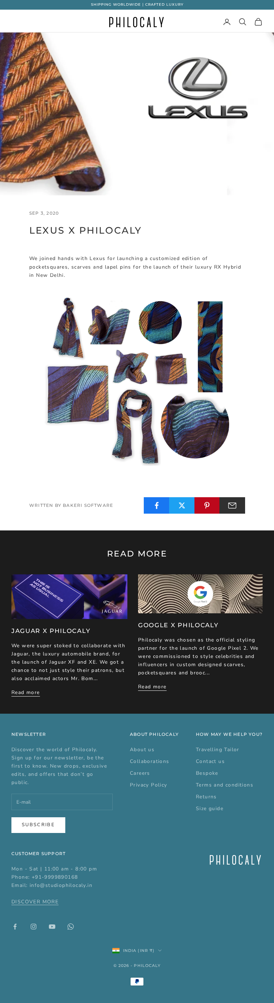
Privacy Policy (148, 785)
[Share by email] (232, 505)
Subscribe (38, 825)
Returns (206, 796)
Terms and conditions (224, 785)
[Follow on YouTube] (52, 926)
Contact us (210, 761)
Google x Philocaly (178, 625)
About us (142, 749)
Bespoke (207, 773)
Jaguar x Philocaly (50, 630)
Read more (25, 692)
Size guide (209, 808)
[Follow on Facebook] (15, 926)
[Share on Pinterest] (207, 505)
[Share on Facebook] (156, 505)
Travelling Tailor (217, 749)
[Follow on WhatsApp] (70, 926)
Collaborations (149, 761)
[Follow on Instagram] (33, 926)
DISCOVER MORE (35, 901)
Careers (140, 773)
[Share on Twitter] (181, 505)
